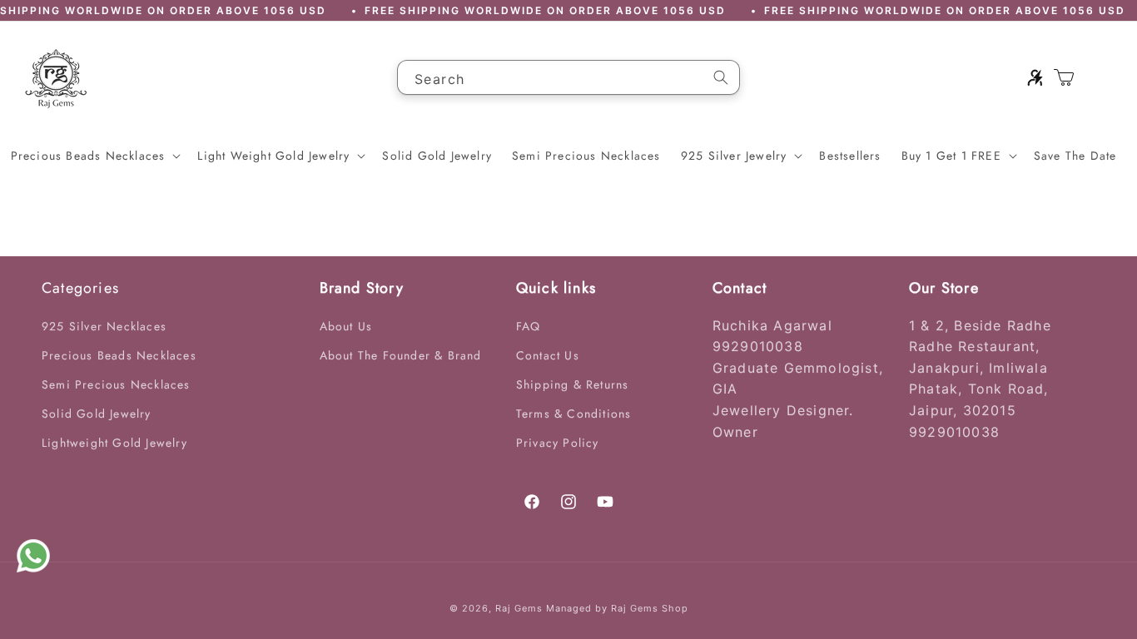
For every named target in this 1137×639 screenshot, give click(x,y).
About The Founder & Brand (401, 355)
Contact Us (547, 355)
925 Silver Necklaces (104, 326)
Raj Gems (519, 608)
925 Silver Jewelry (734, 155)
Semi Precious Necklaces (116, 384)
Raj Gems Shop (649, 608)
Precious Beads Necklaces (88, 155)
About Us (346, 326)
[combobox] (568, 77)
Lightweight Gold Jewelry (114, 442)
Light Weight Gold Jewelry (273, 155)
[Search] (721, 78)
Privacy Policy (557, 442)
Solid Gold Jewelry (96, 413)
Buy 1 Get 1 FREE (951, 155)
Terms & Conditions (574, 413)
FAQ (528, 326)
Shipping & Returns (572, 384)
